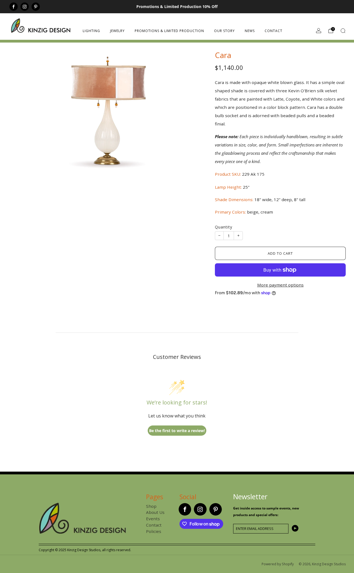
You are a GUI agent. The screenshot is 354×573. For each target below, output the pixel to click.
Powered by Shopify (278, 564)
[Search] (343, 30)
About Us (155, 512)
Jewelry (117, 30)
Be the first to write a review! (177, 430)
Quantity (223, 227)
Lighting (91, 30)
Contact (273, 30)
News (250, 30)
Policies (153, 531)
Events (153, 518)
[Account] (318, 30)
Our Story (224, 30)
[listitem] (177, 7)
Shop (151, 506)
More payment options (280, 285)
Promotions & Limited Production (169, 30)
